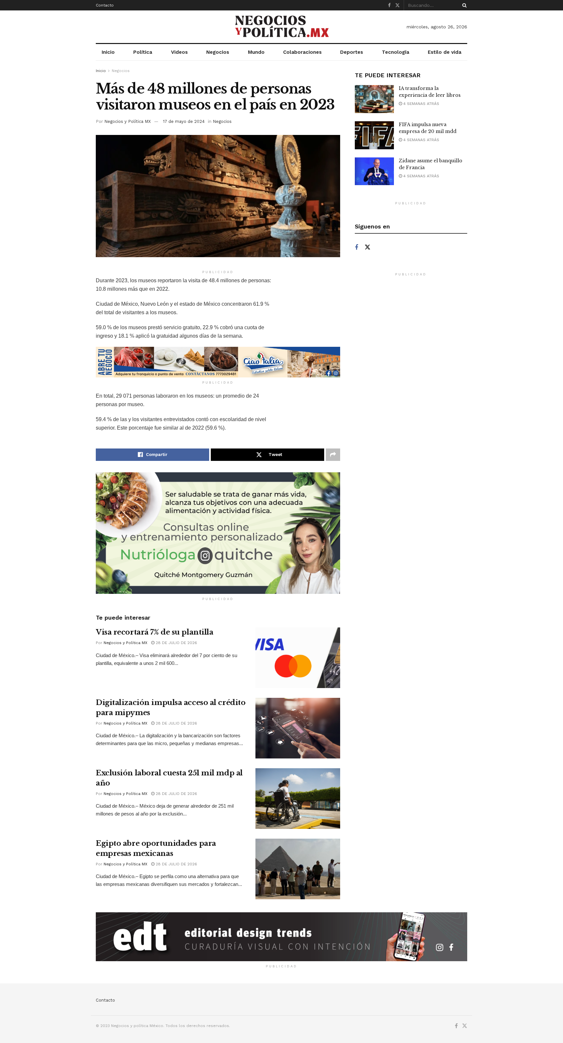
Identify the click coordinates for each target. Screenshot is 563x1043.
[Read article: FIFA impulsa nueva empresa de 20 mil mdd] (374, 135)
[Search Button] (463, 5)
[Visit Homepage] (281, 26)
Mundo (256, 52)
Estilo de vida (444, 52)
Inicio (108, 52)
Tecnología (395, 52)
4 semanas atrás (420, 103)
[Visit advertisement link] (218, 362)
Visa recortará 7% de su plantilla (154, 632)
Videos (179, 52)
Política (142, 52)
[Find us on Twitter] (397, 5)
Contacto (105, 5)
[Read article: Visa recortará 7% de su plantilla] (297, 657)
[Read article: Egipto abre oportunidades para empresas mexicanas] (297, 869)
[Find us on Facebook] (389, 5)
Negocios (217, 52)
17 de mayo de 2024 (184, 121)
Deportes (351, 52)
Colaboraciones (302, 52)
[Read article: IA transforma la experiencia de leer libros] (374, 99)
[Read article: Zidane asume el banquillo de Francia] (374, 171)
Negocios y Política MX (127, 121)
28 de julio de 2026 (175, 642)
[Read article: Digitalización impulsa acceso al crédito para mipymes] (297, 728)
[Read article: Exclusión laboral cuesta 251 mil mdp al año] (297, 798)
